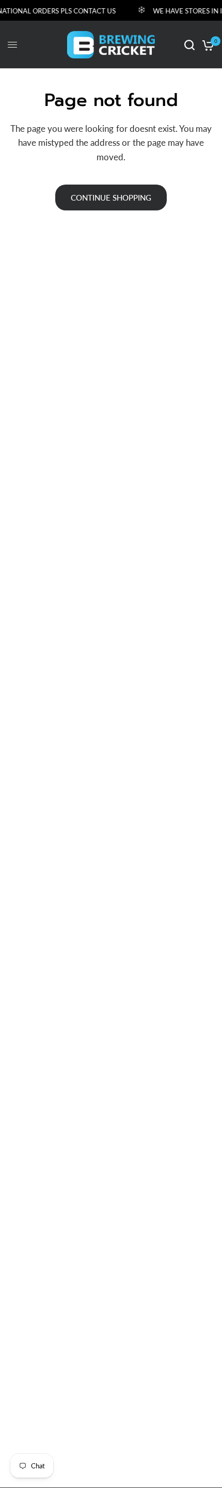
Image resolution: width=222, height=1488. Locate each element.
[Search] (189, 45)
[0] (206, 45)
